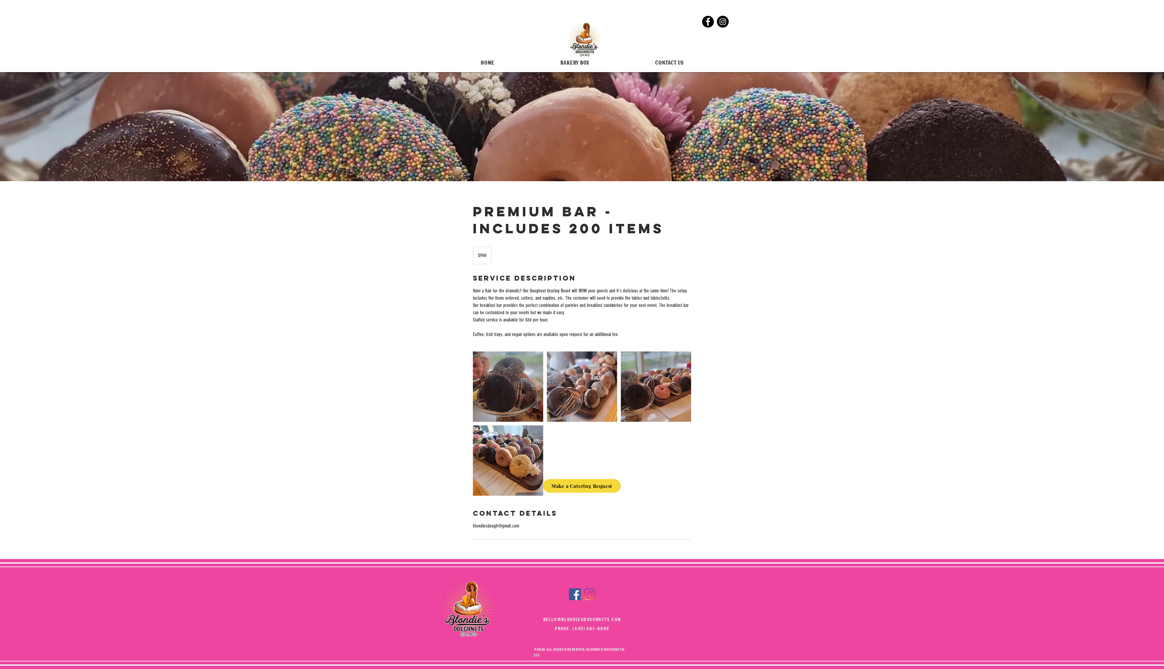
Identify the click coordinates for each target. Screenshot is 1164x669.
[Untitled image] (508, 386)
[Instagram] (723, 22)
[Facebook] (708, 22)
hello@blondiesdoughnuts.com (582, 620)
